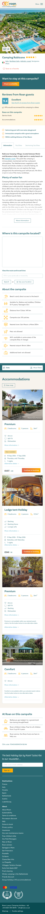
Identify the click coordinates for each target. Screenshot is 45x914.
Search (6, 282)
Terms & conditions (9, 816)
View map (9, 385)
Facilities (19, 145)
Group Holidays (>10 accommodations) (16, 880)
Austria (4, 799)
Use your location (25, 282)
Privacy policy (7, 827)
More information (22, 221)
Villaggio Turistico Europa (11, 865)
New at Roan (7, 842)
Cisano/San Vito (8, 859)
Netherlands (6, 796)
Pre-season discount (9, 818)
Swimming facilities (32, 145)
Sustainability (7, 813)
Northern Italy (15, 61)
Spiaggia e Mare (8, 848)
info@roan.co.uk (24, 908)
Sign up (7, 770)
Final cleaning (7, 871)
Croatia (5, 790)
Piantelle (5, 853)
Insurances (6, 830)
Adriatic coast (25, 61)
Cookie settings (17, 911)
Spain (4, 793)
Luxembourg (6, 802)
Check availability (10, 84)
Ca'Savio (5, 856)
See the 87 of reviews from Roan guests (26, 103)
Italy (7, 61)
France (4, 784)
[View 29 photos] (22, 30)
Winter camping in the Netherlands (15, 874)
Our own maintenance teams (12, 833)
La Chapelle (6, 862)
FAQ (3, 821)
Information (7, 145)
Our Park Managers (9, 839)
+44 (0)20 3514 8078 (9, 908)
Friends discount (8, 877)
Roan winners (7, 845)
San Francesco (7, 851)
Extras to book (7, 824)
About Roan (6, 810)
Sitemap (5, 911)
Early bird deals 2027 (9, 868)
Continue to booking (31, 470)
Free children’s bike (9, 836)
